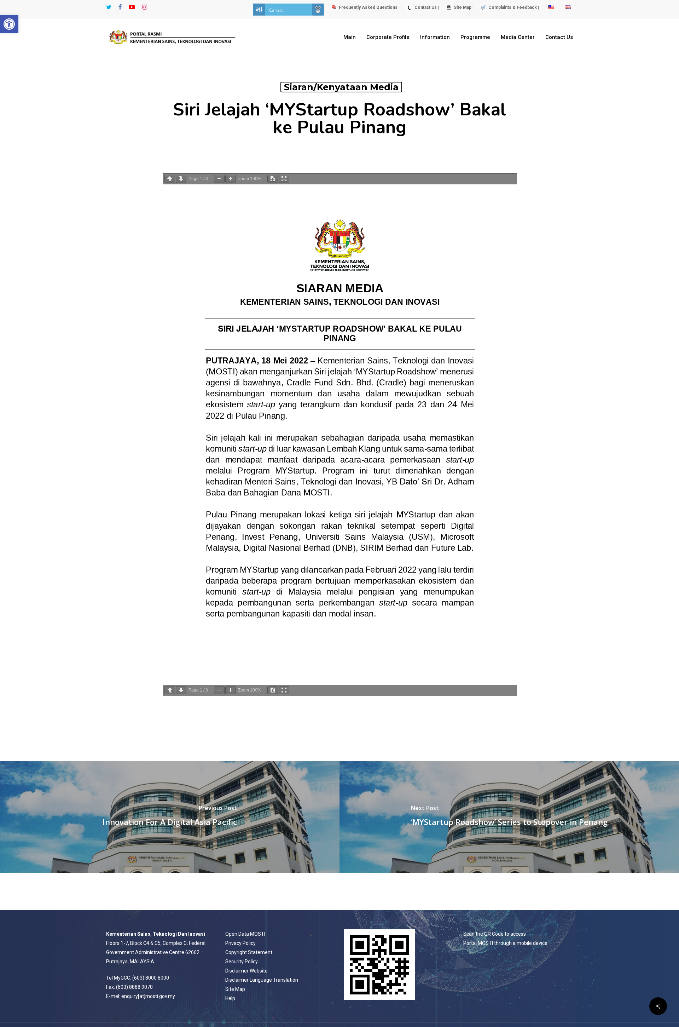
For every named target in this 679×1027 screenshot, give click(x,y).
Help (230, 998)
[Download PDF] (272, 179)
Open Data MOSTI (245, 934)
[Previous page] (169, 179)
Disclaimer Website (246, 971)
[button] (9, 24)
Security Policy (241, 961)
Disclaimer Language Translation (261, 980)
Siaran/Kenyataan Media (341, 87)
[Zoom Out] (219, 179)
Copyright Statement (248, 952)
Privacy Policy (240, 943)
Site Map (235, 989)
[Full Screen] (284, 179)
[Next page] (181, 179)
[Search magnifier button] (318, 10)
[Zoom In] (230, 179)
